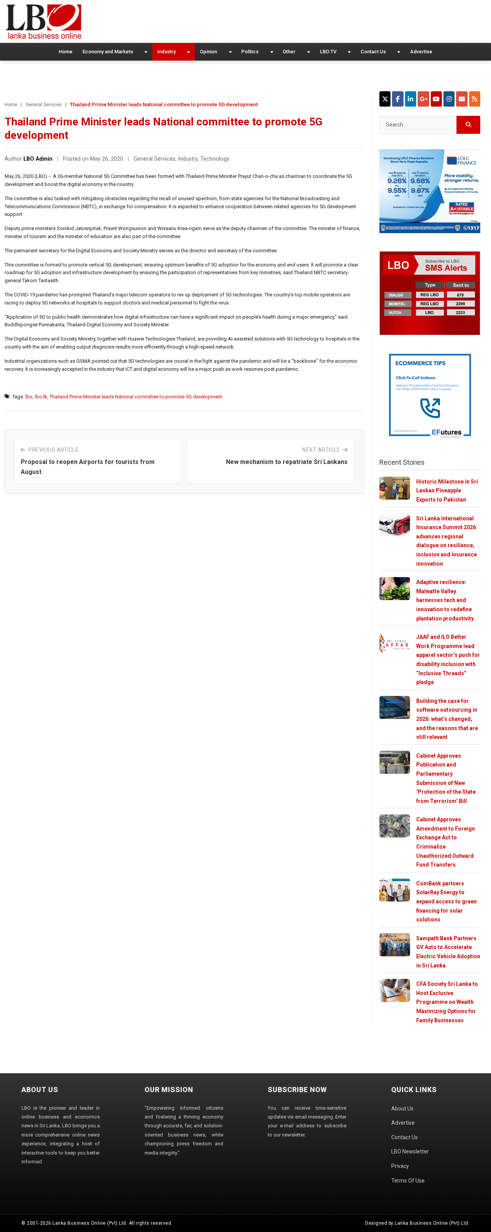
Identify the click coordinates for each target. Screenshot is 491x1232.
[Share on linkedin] (410, 99)
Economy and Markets (107, 51)
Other (289, 51)
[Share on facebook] (397, 99)
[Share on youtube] (436, 99)
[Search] (468, 125)
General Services (44, 104)
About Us (402, 1108)
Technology (214, 159)
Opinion (208, 51)
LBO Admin (38, 159)
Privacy (400, 1166)
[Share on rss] (474, 99)
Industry (166, 51)
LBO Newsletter (410, 1151)
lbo (29, 397)
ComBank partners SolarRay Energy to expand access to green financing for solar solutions (446, 901)
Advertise (421, 51)
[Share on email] (461, 99)
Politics (250, 51)
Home (65, 51)
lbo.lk (41, 397)
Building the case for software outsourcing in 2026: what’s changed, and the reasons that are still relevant (447, 719)
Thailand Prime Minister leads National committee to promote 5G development (135, 397)
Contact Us (373, 51)
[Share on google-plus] (423, 99)
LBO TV (328, 51)
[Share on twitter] (384, 99)
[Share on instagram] (449, 99)
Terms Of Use (408, 1181)
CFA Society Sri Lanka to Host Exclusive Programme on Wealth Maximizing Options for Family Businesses (447, 1002)
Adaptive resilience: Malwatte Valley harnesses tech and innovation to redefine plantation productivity (445, 600)
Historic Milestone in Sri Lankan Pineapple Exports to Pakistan (447, 491)
